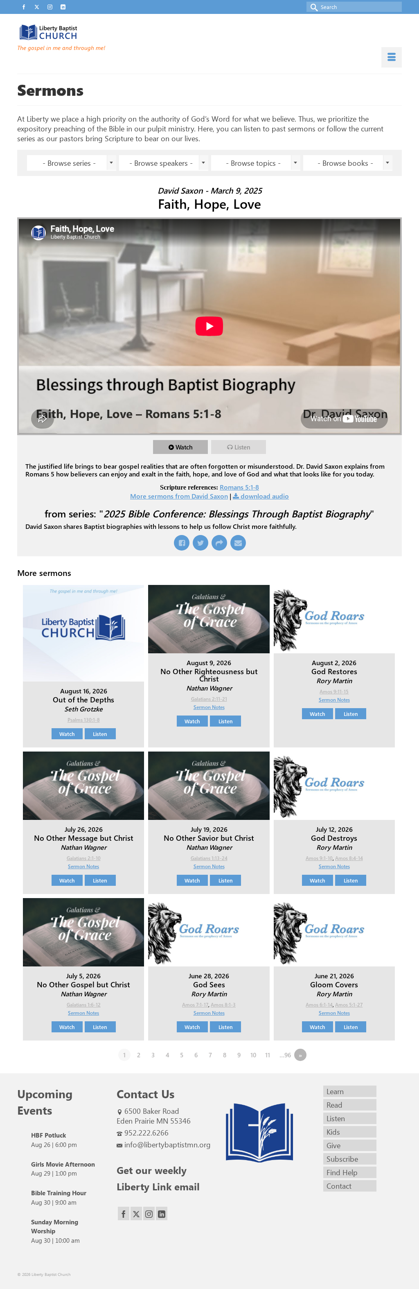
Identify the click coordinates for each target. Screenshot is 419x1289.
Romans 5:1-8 (239, 487)
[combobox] (72, 163)
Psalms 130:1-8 (84, 719)
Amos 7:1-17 (195, 1004)
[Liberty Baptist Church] (77, 32)
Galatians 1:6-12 (84, 1004)
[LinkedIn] (161, 1213)
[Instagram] (149, 1213)
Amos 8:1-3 (223, 1004)
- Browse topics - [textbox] (253, 163)
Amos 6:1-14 (319, 1004)
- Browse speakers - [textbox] (161, 163)
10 (253, 1055)
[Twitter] (136, 1213)
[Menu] (391, 57)
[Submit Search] (312, 7)
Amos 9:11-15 (334, 691)
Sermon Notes (209, 707)
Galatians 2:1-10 (84, 858)
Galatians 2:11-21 (209, 698)
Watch (184, 447)
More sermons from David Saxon (179, 496)
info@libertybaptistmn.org (167, 1144)
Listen (242, 447)
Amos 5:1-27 (349, 1004)
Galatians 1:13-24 (209, 858)
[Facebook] (123, 1213)
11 (267, 1055)
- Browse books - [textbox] (345, 163)
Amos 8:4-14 (349, 858)
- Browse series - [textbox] (69, 163)
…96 (285, 1055)
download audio (265, 496)
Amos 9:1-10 (319, 858)
